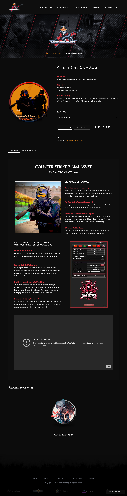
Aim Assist (69, 140)
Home (46, 53)
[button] (45, 7)
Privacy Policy (59, 478)
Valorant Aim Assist (63, 435)
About (35, 478)
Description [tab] (14, 150)
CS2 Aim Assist (57, 53)
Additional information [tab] (29, 150)
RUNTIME (61, 112)
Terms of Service (76, 478)
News (46, 478)
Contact (91, 478)
